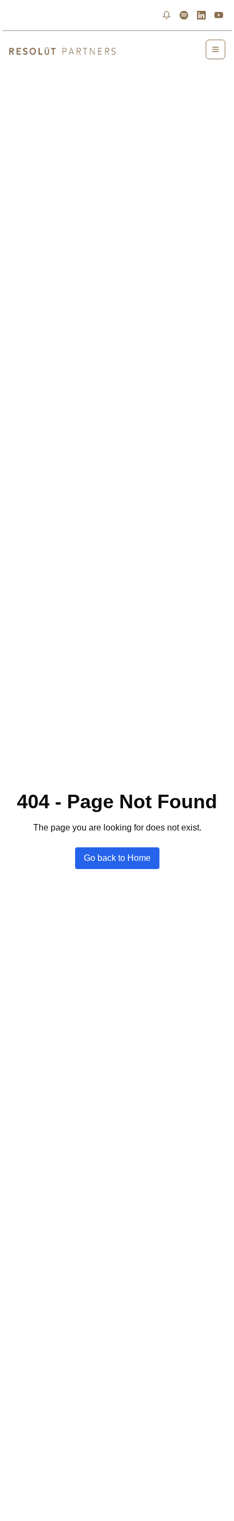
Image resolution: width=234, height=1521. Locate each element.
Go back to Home (117, 858)
